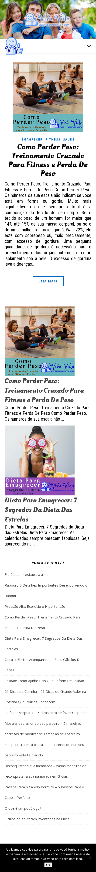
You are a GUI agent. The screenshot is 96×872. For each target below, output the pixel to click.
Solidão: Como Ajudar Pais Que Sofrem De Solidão (44, 680)
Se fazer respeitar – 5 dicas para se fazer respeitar (46, 712)
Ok (48, 865)
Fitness (52, 139)
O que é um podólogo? (23, 808)
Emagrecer (32, 139)
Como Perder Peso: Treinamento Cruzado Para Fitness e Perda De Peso (48, 160)
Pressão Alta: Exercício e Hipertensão (35, 606)
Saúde (69, 139)
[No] (90, 857)
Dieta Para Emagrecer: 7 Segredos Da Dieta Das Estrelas (41, 509)
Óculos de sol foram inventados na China (37, 819)
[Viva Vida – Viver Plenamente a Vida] (48, 19)
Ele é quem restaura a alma (26, 574)
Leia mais (48, 281)
